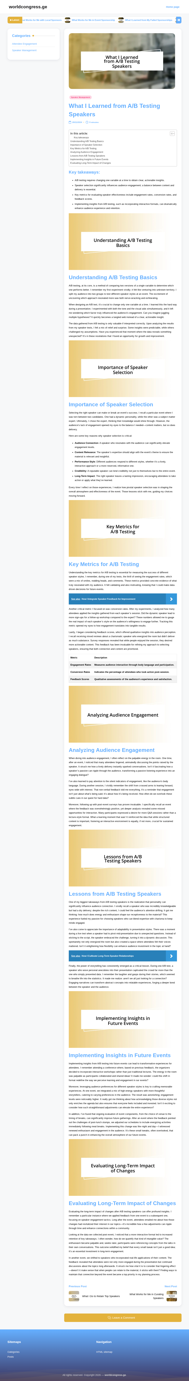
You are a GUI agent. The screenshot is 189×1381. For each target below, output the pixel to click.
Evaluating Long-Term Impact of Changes (90, 163)
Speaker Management (80, 97)
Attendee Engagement (24, 43)
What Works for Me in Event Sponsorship (62, 20)
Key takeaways (81, 137)
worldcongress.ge (28, 6)
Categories (13, 1351)
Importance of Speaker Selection (86, 145)
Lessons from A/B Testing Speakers (87, 155)
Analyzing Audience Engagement (86, 152)
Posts (10, 1356)
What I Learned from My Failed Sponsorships (118, 20)
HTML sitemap (104, 1351)
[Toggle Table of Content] (171, 133)
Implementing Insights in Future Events (89, 159)
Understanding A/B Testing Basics (87, 141)
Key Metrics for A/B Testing (83, 148)
